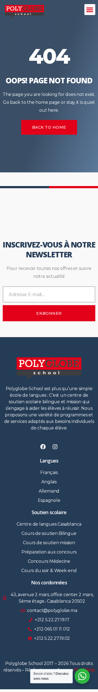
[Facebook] (43, 446)
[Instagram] (55, 446)
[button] (90, 9)
